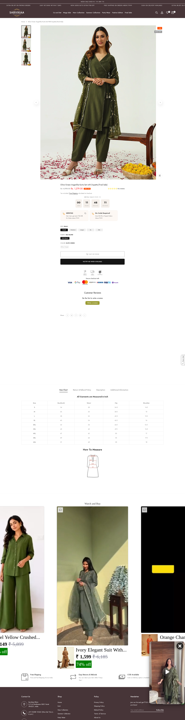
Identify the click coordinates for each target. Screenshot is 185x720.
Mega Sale (67, 12)
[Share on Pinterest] (76, 315)
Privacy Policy (99, 702)
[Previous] (36, 102)
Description (100, 390)
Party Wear (106, 12)
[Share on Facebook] (67, 315)
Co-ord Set (57, 12)
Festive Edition (117, 12)
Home (23, 22)
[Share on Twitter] (71, 315)
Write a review (92, 303)
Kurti (59, 706)
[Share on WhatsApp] (84, 315)
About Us (97, 717)
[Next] (160, 102)
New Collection (78, 12)
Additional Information (119, 390)
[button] (113, 189)
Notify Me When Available (92, 262)
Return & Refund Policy (82, 390)
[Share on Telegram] (80, 315)
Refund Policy (98, 710)
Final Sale (128, 12)
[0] (167, 12)
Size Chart (63, 390)
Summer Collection (93, 12)
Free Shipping (73, 193)
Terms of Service (100, 714)
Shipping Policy (99, 706)
